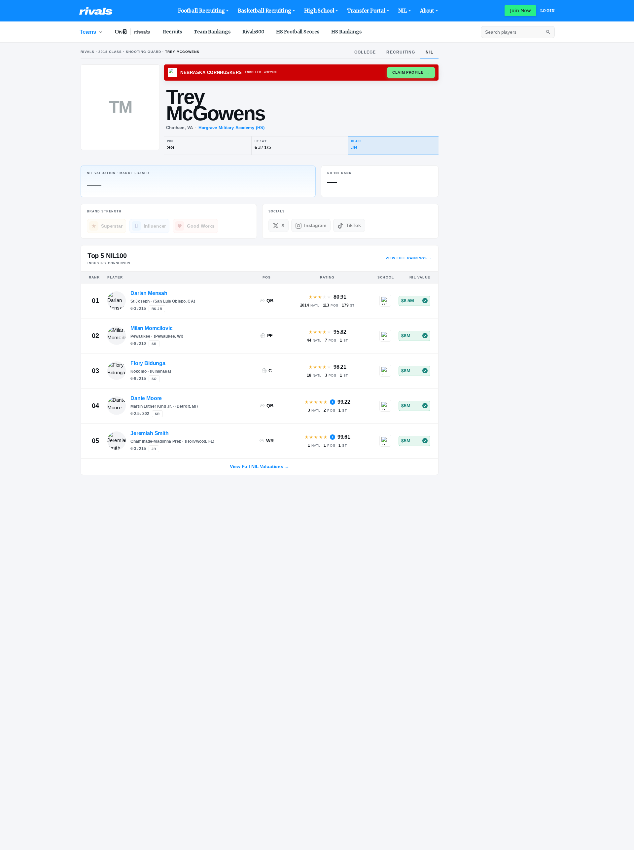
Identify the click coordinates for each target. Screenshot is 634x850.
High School (319, 11)
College (365, 52)
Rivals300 (253, 32)
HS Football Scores (297, 32)
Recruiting (400, 52)
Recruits (172, 32)
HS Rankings (346, 32)
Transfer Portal (366, 11)
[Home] (96, 11)
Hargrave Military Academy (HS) (231, 127)
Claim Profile (411, 72)
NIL (402, 11)
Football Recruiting (201, 11)
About (427, 11)
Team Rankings (212, 32)
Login (547, 10)
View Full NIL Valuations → (259, 466)
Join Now (520, 11)
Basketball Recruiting (264, 11)
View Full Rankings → (409, 258)
